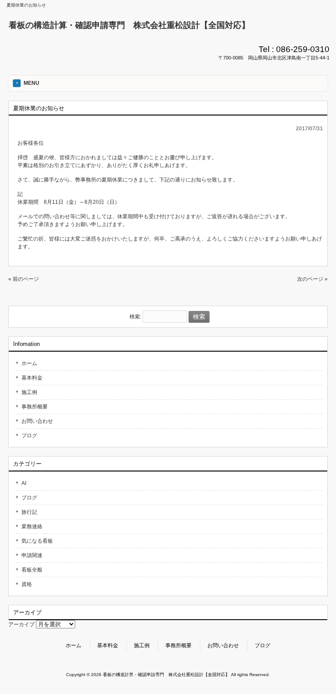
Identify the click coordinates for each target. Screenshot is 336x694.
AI (23, 483)
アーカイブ (21, 624)
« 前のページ (23, 279)
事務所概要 (34, 407)
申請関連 (31, 555)
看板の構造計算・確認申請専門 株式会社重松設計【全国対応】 (129, 25)
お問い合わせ (37, 421)
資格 (26, 584)
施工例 (29, 392)
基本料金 (31, 378)
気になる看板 (37, 541)
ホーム (29, 363)
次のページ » (312, 279)
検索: (135, 317)
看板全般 (31, 570)
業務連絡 (31, 526)
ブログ (29, 435)
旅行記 (29, 512)
